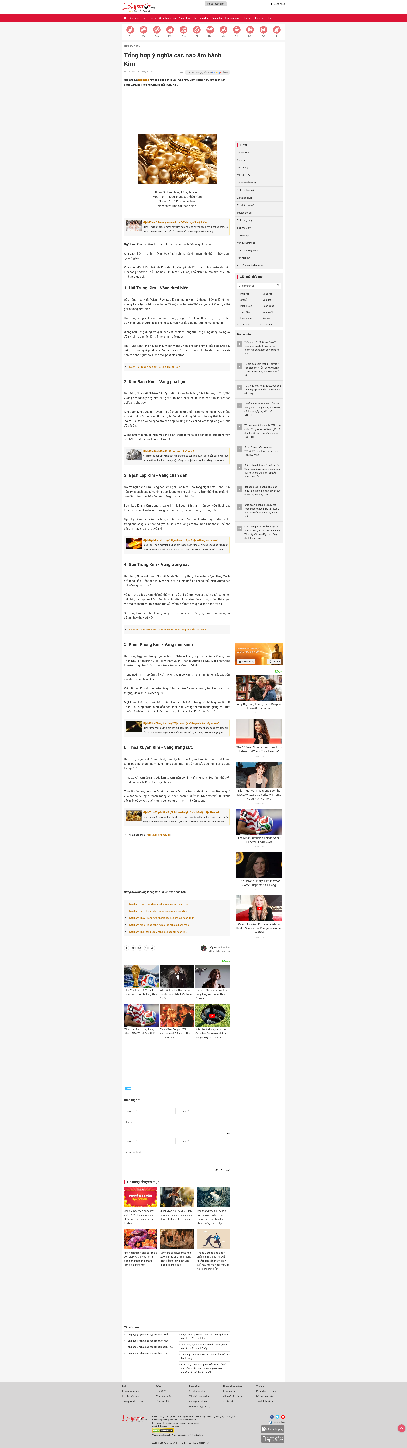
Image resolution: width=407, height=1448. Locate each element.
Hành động (268, 306)
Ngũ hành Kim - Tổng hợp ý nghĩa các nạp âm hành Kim (158, 911)
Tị (197, 36)
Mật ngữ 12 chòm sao (233, 1396)
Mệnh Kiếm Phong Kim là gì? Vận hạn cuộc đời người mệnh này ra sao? (181, 723)
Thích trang (247, 661)
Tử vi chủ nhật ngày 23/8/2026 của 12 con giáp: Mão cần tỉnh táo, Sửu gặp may (262, 389)
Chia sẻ (275, 661)
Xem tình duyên (244, 197)
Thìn (184, 36)
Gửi (228, 1133)
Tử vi (144, 18)
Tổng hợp (267, 324)
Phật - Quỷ (245, 312)
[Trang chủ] (125, 18)
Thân (237, 36)
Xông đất (241, 160)
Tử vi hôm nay (230, 1391)
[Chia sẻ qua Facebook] (126, 948)
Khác (269, 18)
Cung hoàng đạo (167, 18)
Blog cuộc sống (232, 18)
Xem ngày (134, 18)
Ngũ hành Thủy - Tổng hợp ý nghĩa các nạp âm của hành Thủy (161, 918)
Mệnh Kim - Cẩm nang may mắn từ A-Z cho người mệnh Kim (175, 222)
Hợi (276, 36)
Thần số (247, 18)
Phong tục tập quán (266, 1391)
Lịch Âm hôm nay (130, 1396)
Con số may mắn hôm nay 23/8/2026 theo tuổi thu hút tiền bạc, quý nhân (261, 451)
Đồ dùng (266, 299)
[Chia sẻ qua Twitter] (133, 948)
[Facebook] (271, 1418)
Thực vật (244, 293)
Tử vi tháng (242, 167)
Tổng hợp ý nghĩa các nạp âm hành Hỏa (147, 1353)
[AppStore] (272, 1442)
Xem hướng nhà (197, 1391)
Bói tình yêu (228, 1401)
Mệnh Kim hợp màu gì (199, 1406)
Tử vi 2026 (161, 1391)
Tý (130, 36)
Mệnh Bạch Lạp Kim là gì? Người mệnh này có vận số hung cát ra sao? (180, 540)
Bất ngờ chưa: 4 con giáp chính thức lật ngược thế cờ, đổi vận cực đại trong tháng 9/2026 (262, 491)
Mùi (223, 36)
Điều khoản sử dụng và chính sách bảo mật (181, 1443)
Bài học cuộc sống (265, 1396)
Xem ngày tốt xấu (130, 1391)
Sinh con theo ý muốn (247, 250)
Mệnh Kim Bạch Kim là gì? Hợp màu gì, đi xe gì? (168, 451)
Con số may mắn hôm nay (250, 265)
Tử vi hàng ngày (163, 1396)
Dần (157, 36)
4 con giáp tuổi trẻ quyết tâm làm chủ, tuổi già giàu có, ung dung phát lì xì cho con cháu (176, 1215)
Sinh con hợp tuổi (245, 190)
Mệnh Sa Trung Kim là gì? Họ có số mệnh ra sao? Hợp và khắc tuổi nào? (167, 629)
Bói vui (153, 18)
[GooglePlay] (272, 1432)
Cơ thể (243, 299)
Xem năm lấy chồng (247, 182)
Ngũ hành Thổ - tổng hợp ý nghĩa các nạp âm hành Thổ (158, 932)
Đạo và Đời (217, 18)
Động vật (267, 293)
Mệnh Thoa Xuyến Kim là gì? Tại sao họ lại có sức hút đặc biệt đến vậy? (181, 812)
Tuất (264, 36)
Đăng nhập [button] (279, 4)
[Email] (146, 948)
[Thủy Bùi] (204, 948)
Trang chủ (128, 46)
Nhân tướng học (201, 18)
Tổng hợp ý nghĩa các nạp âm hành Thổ (147, 1334)
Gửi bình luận (222, 1170)
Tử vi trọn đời (243, 258)
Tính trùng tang (244, 220)
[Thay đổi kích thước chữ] (181, 72)
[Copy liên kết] (152, 948)
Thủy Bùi (212, 947)
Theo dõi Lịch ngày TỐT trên (199, 72)
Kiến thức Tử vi (244, 228)
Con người (267, 312)
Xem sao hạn (243, 152)
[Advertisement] (171, 113)
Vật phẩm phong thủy (200, 1396)
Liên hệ (205, 1443)
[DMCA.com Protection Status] (163, 1432)
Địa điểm (267, 318)
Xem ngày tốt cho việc (133, 1401)
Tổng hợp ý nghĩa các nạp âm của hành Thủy (149, 1346)
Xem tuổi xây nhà (245, 205)
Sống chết (245, 324)
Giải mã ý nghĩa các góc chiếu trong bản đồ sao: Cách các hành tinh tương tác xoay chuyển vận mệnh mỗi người (204, 1368)
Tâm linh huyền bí (264, 1401)
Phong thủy (184, 18)
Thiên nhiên (246, 306)
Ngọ (210, 36)
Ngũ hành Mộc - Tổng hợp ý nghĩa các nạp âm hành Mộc (159, 925)
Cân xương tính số (246, 243)
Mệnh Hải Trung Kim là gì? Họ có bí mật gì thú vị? (155, 367)
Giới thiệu (156, 1443)
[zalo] (139, 948)
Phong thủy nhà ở (198, 1401)
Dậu (250, 36)
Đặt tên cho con (245, 213)
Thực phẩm (246, 318)
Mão (170, 36)
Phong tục (259, 18)
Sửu (143, 36)
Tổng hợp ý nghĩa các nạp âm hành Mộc (147, 1340)
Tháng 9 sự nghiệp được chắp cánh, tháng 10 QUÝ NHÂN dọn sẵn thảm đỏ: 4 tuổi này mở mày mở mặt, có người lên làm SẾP (213, 1260)
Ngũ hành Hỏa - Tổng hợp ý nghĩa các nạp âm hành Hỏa (158, 904)
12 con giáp (243, 235)
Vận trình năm (244, 175)
